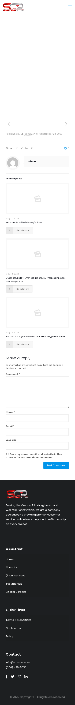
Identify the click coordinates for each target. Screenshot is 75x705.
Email (10, 426)
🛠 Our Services (15, 575)
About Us (12, 567)
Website (11, 440)
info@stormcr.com (18, 662)
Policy (9, 636)
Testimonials (14, 583)
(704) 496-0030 (16, 667)
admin (28, 134)
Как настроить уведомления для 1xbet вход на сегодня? (35, 336)
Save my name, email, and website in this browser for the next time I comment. (34, 456)
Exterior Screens (16, 592)
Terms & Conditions (18, 620)
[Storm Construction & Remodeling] (37, 7)
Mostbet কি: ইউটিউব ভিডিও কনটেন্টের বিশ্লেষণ (24, 222)
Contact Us (13, 628)
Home (10, 559)
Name (10, 412)
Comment (13, 374)
